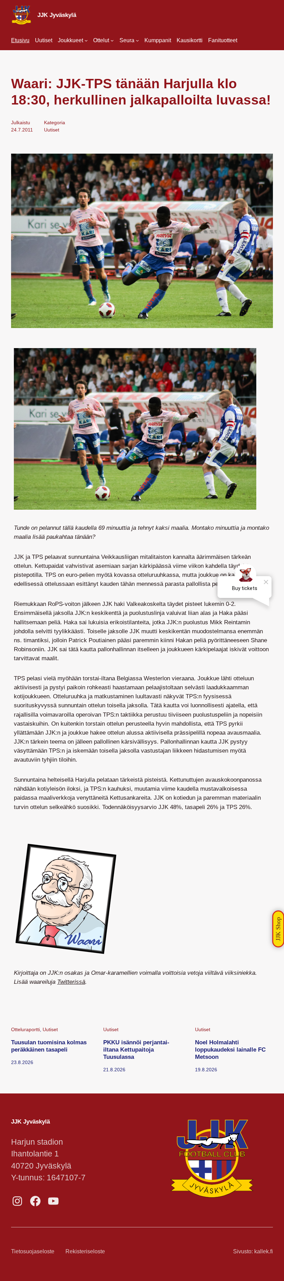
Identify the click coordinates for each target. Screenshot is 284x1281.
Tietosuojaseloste (32, 1251)
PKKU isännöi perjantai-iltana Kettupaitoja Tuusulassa (136, 1049)
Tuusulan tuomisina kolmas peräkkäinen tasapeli (49, 1046)
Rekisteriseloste (85, 1251)
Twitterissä (71, 981)
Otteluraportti (25, 1029)
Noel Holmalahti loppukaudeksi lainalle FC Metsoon (230, 1049)
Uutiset (51, 130)
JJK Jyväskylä (56, 14)
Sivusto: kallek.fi (253, 1251)
